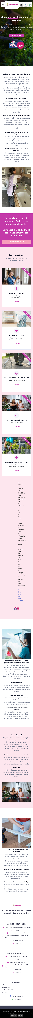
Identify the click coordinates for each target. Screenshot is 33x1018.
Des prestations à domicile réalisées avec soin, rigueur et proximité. (16, 911)
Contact (4, 992)
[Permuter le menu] (3, 5)
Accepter (13, 1015)
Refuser (20, 1015)
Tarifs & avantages (7, 990)
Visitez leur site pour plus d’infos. (20, 595)
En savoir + (16, 301)
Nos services (6, 987)
